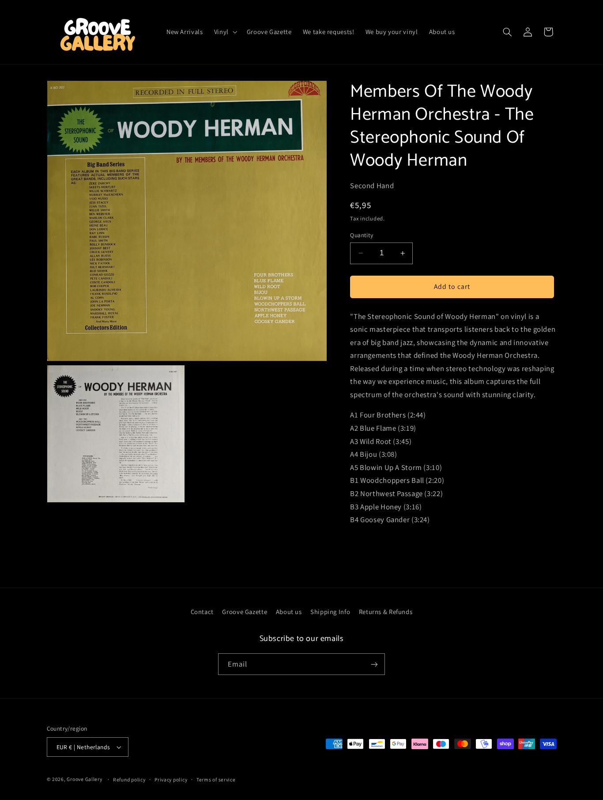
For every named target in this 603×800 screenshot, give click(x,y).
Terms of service (216, 779)
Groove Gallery (84, 779)
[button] (224, 32)
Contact (202, 611)
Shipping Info (330, 611)
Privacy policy (171, 779)
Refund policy (129, 779)
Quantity (361, 235)
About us (289, 611)
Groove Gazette (244, 611)
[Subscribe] (374, 664)
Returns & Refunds (386, 611)
